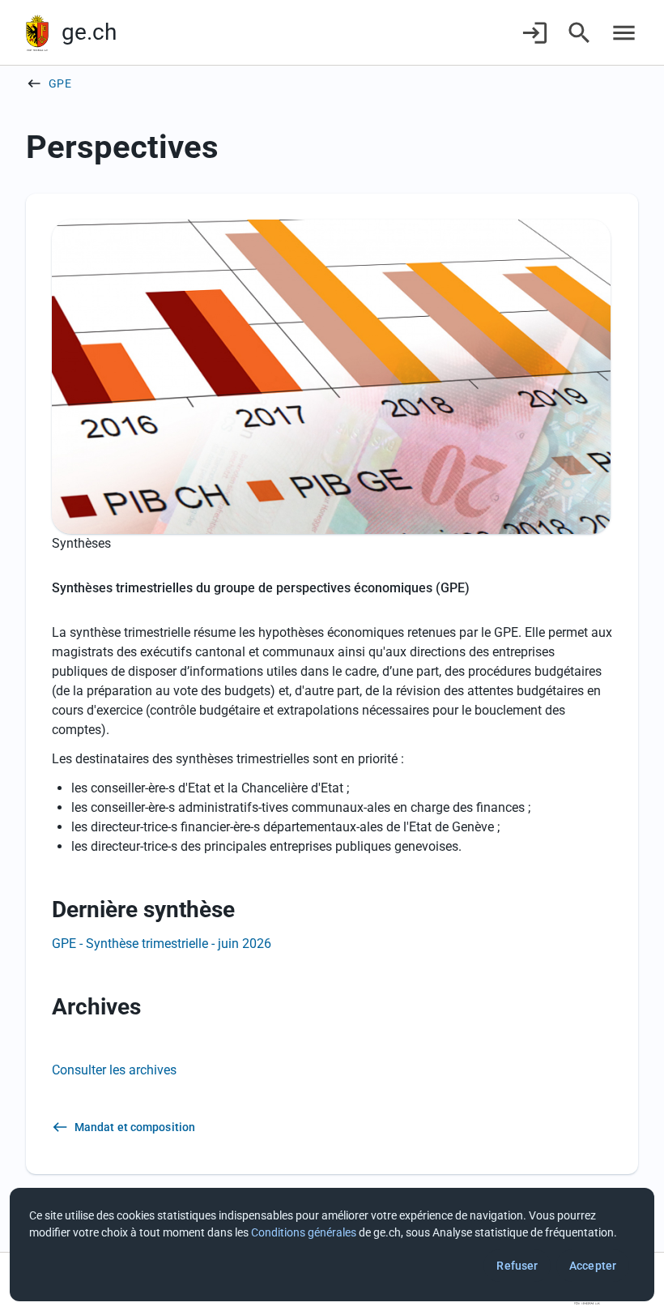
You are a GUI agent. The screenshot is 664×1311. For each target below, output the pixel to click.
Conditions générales (303, 1232)
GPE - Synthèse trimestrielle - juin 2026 (161, 943)
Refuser (517, 1265)
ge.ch (89, 32)
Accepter (592, 1265)
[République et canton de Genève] (37, 33)
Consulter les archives (114, 1070)
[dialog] (332, 1244)
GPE (60, 83)
